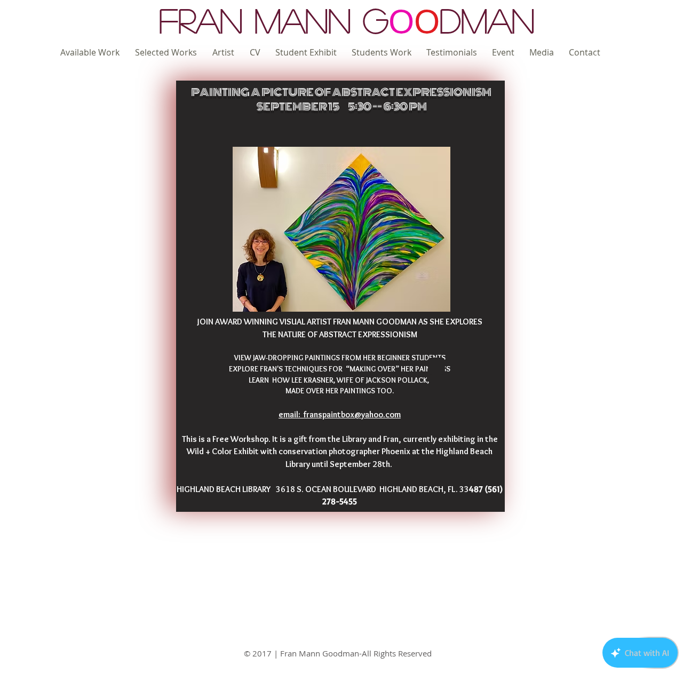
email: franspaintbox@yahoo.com (340, 414)
